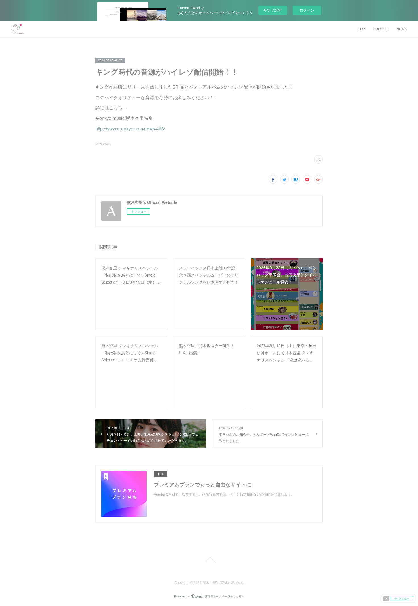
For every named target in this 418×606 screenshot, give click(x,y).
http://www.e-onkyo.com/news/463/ (130, 128)
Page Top (209, 560)
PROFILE (380, 29)
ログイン (306, 10)
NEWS (401, 29)
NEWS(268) (103, 144)
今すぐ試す (272, 10)
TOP (361, 29)
